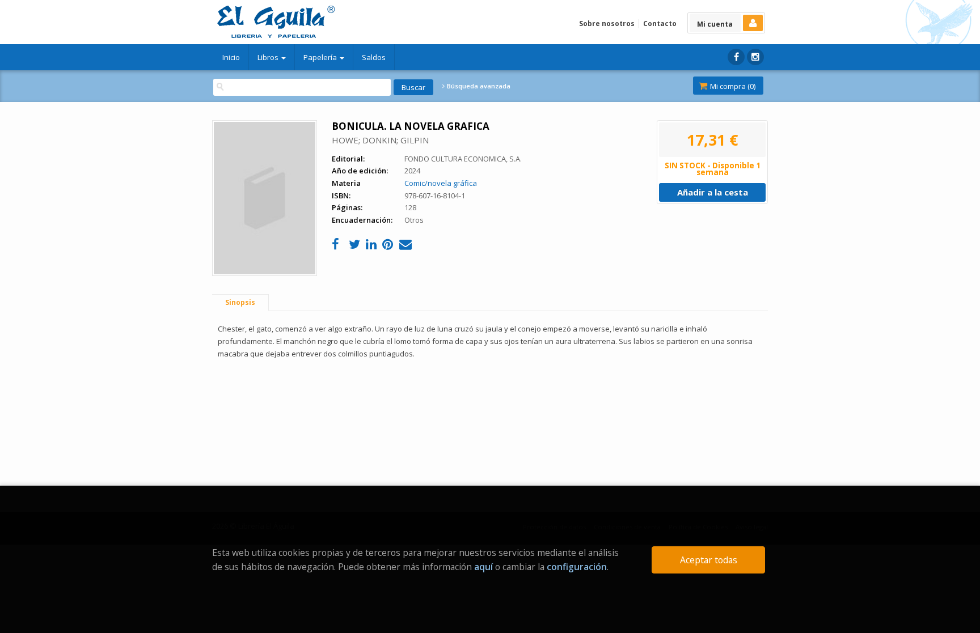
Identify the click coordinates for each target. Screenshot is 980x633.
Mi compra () (731, 86)
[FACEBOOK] (736, 57)
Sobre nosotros (607, 23)
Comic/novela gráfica (440, 183)
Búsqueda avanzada (477, 86)
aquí (483, 566)
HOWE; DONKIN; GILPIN (380, 140)
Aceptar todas (708, 560)
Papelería (321, 57)
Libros (268, 57)
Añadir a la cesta (712, 192)
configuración (577, 566)
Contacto (660, 23)
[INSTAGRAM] (755, 57)
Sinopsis (240, 302)
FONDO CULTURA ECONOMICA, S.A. (463, 159)
